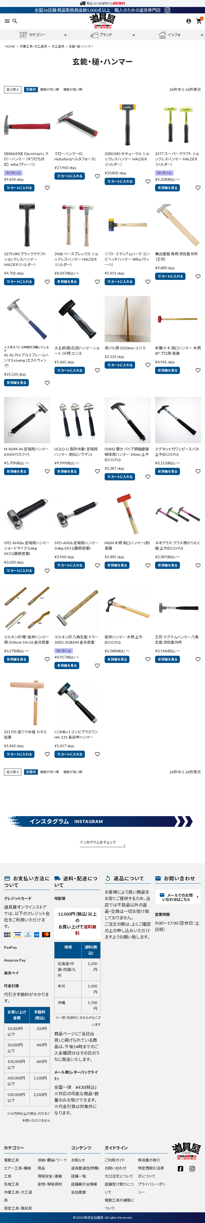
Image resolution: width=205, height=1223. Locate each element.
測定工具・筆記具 (18, 1208)
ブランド (106, 34)
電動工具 (11, 1160)
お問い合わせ (115, 1168)
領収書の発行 (149, 1160)
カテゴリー (37, 34)
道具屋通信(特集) (85, 1168)
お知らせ (78, 1160)
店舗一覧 (78, 1176)
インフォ (174, 34)
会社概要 (78, 1192)
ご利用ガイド (115, 1160)
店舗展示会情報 (84, 1184)
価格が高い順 (72, 89)
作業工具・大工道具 (33, 46)
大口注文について (119, 1176)
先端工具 (11, 1184)
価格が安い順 (49, 89)
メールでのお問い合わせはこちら (176, 897)
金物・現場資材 (50, 1184)
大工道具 (58, 46)
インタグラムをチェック (98, 842)
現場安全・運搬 (50, 1176)
